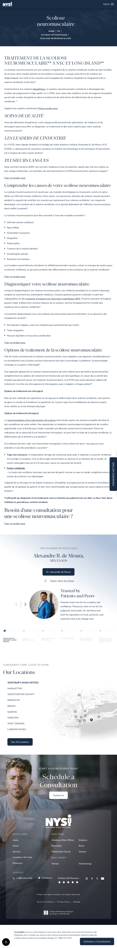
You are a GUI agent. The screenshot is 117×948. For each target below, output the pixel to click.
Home (52, 31)
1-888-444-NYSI (64, 938)
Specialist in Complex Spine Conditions (106, 639)
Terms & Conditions (46, 902)
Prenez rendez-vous (48, 108)
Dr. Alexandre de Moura (58, 571)
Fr (58, 31)
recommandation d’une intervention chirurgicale (31, 420)
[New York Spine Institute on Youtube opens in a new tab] (102, 878)
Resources (17, 863)
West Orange (16, 723)
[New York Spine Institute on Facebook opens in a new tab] (92, 878)
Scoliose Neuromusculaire (55, 38)
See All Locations (20, 741)
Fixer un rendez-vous (14, 177)
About (15, 845)
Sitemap (76, 902)
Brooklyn (13, 700)
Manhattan (14, 688)
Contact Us (58, 795)
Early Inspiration (28, 639)
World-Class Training (48, 639)
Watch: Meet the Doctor (62, 581)
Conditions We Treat (22, 857)
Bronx (11, 706)
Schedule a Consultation (97, 941)
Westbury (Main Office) (23, 682)
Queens (12, 711)
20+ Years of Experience (86, 639)
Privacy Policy (63, 902)
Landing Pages (16, 729)
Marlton (12, 717)
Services (16, 851)
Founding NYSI (67, 638)
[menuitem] (87, 878)
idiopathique (39, 88)
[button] (6, 942)
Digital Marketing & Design (61, 912)
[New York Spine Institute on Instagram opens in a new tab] (87, 878)
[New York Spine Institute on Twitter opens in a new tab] (97, 878)
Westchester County (21, 694)
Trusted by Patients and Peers (10, 639)
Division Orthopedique (54, 35)
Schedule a (58, 778)
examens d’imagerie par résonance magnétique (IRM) (53, 298)
